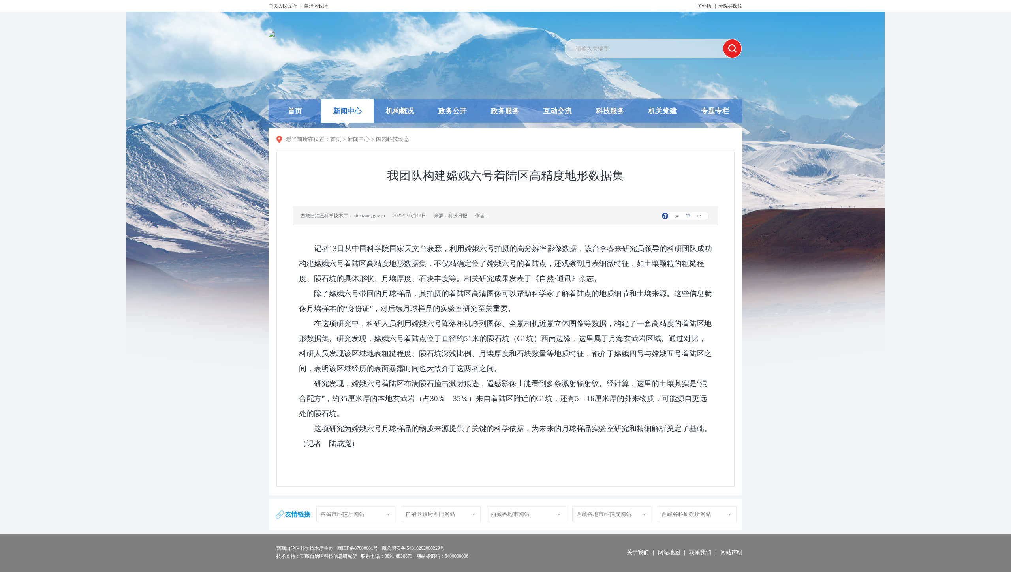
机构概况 (400, 111)
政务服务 (505, 111)
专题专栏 (715, 111)
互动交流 (557, 111)
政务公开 (452, 111)
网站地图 (669, 552)
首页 (295, 111)
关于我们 (638, 552)
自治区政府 (316, 6)
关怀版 (704, 6)
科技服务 (610, 111)
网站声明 (731, 552)
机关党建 (662, 111)
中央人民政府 (283, 6)
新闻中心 (347, 111)
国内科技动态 (392, 139)
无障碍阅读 (730, 6)
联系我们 (700, 552)
